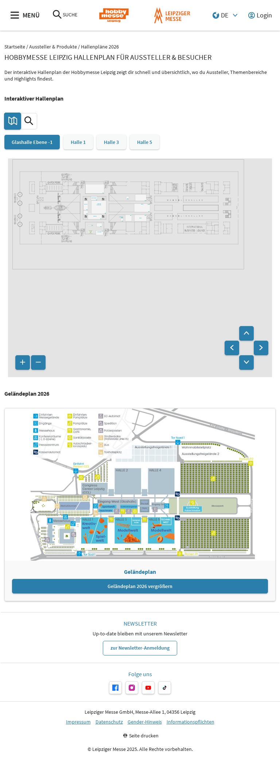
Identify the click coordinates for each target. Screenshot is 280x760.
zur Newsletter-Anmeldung (140, 648)
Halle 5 (144, 142)
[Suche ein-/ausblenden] (57, 15)
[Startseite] (113, 15)
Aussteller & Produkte (53, 47)
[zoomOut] (38, 362)
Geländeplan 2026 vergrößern (140, 586)
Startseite (14, 47)
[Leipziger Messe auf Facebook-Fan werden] (115, 687)
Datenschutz (109, 722)
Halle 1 (78, 142)
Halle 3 (111, 142)
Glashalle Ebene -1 (32, 142)
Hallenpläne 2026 (100, 47)
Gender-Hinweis (145, 722)
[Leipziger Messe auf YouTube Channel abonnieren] (148, 687)
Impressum (78, 722)
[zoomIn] (22, 362)
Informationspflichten (190, 722)
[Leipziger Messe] (172, 15)
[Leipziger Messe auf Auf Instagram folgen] (131, 687)
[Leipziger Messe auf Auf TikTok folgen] (164, 687)
